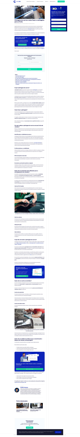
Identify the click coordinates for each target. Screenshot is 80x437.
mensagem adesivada (37, 142)
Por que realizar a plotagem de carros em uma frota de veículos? (26, 78)
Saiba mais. (42, 432)
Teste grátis (29, 427)
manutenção (18, 329)
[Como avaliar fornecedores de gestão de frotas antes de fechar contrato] (22, 405)
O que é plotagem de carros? (20, 75)
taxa (30, 254)
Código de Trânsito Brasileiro (21, 243)
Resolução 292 (32, 243)
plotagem (29, 28)
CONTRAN (19, 244)
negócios (42, 48)
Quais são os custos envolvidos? (21, 81)
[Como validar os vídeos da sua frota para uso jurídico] (36, 405)
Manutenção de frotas (18, 23)
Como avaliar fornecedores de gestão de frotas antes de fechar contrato (22, 410)
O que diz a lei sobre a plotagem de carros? (23, 80)
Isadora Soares (24, 387)
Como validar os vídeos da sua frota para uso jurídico (35, 410)
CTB (27, 243)
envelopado (35, 89)
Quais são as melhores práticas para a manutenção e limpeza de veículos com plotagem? (29, 84)
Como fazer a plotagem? (20, 77)
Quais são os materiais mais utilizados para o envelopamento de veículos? (28, 79)
